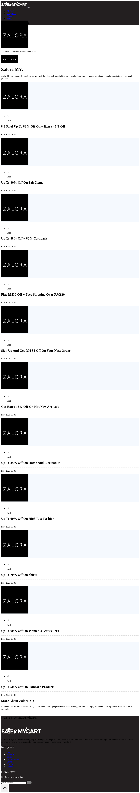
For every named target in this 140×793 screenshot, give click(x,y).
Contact (10, 767)
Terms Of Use (13, 759)
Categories (11, 13)
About (9, 18)
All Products (12, 11)
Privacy (10, 764)
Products (10, 754)
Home (9, 752)
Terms (9, 762)
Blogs (9, 16)
